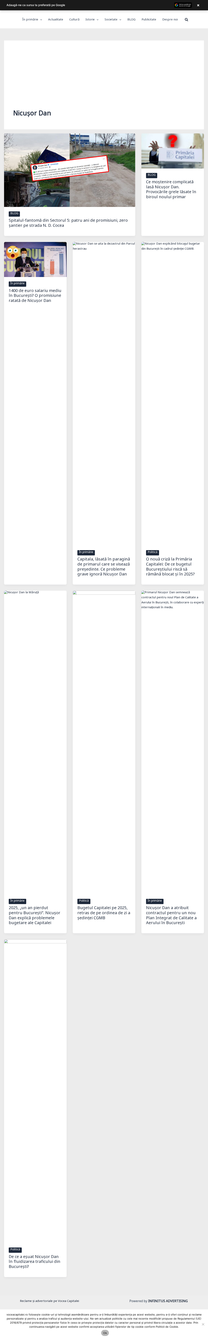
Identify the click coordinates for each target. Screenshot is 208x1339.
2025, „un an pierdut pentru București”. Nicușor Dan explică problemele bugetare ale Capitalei (34, 916)
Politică (152, 553)
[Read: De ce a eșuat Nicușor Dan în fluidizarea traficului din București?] (35, 1092)
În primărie (17, 284)
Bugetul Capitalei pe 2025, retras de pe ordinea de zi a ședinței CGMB (103, 913)
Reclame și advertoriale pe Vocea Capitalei (49, 1302)
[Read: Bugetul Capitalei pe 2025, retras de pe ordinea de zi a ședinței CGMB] (104, 743)
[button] (40, 20)
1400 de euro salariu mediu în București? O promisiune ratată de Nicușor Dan (35, 296)
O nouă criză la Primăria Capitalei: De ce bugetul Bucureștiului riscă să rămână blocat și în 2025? (170, 567)
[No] (203, 1324)
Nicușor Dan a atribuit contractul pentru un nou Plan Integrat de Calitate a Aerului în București (171, 916)
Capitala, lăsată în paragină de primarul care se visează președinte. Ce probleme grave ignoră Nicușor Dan (103, 567)
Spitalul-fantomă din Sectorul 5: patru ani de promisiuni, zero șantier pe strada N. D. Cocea (68, 224)
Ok (105, 1333)
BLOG (14, 214)
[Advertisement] (104, 80)
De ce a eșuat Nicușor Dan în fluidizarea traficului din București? (34, 1262)
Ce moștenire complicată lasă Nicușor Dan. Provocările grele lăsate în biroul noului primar (171, 190)
